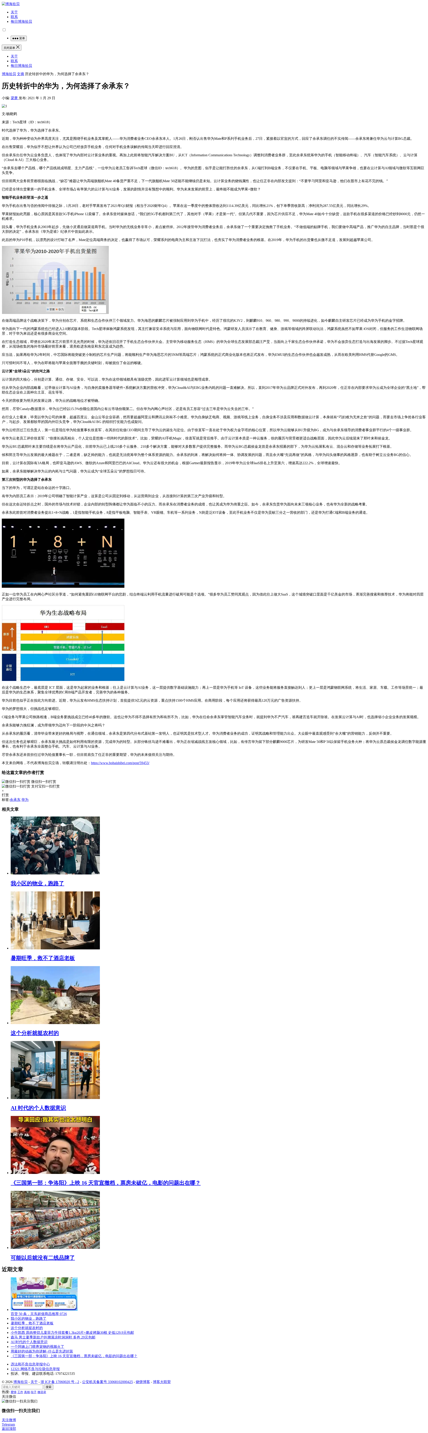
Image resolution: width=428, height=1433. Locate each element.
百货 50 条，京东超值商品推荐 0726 (39, 1314)
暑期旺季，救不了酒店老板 (43, 958)
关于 (14, 12)
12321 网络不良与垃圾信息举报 (35, 1369)
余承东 (15, 800)
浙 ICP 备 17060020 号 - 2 (60, 1382)
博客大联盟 (162, 1382)
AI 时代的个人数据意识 (38, 1108)
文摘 (20, 74)
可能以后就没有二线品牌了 (43, 1258)
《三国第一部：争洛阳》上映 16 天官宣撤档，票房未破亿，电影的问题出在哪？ (106, 1183)
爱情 (13, 1392)
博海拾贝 (9, 74)
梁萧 (15, 98)
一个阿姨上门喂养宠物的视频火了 (37, 1346)
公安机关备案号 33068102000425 (107, 1382)
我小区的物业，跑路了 (37, 883)
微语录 (41, 1392)
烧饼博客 (143, 1382)
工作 (20, 1392)
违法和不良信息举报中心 (30, 1364)
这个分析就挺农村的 (35, 1033)
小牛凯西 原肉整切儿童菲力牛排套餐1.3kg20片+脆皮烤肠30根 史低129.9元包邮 (72, 1332)
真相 (27, 1392)
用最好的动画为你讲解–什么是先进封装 (42, 1351)
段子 (34, 1392)
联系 (14, 17)
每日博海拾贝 (21, 21)
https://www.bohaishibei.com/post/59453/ (120, 763)
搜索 (48, 1387)
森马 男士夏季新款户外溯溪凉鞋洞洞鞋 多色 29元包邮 (53, 1337)
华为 (25, 800)
